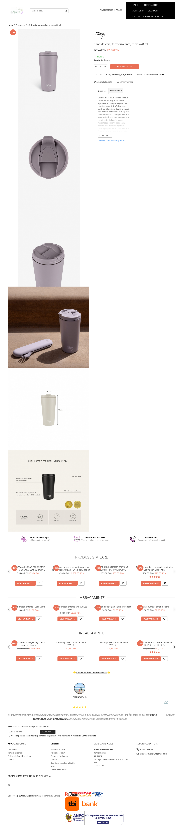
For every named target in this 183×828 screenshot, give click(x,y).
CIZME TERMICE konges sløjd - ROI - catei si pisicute (29, 643)
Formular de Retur (153, 16)
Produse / (20, 25)
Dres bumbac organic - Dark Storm (28, 606)
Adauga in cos (125, 66)
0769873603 (146, 749)
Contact (11, 759)
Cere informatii (126, 82)
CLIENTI (55, 743)
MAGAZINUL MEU (17, 743)
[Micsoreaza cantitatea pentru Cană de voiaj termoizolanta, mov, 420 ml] (96, 66)
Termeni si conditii (15, 752)
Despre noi (12, 749)
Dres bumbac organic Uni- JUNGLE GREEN (70, 608)
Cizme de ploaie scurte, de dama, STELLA (71, 643)
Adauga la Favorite (104, 82)
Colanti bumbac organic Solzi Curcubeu (113, 606)
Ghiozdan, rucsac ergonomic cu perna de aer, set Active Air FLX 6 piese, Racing (70, 568)
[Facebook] (9, 782)
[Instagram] (9, 785)
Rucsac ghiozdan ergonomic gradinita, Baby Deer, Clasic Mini (154, 568)
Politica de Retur (58, 752)
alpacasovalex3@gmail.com (153, 753)
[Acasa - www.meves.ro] (17, 10)
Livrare (54, 759)
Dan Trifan (12, 795)
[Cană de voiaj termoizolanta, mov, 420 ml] (48, 72)
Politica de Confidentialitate (84, 735)
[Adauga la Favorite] (39, 583)
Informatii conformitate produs (111, 140)
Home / (11, 25)
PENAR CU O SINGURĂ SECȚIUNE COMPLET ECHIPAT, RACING (112, 568)
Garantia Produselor (59, 756)
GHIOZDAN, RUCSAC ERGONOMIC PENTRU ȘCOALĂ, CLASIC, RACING (29, 568)
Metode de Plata (58, 749)
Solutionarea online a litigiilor (63, 763)
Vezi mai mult (105, 136)
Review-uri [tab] (116, 90)
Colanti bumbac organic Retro (154, 606)
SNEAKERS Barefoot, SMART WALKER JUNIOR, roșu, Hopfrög (154, 643)
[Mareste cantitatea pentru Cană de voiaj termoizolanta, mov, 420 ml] (105, 66)
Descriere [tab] (102, 91)
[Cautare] (65, 10)
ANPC (53, 766)
